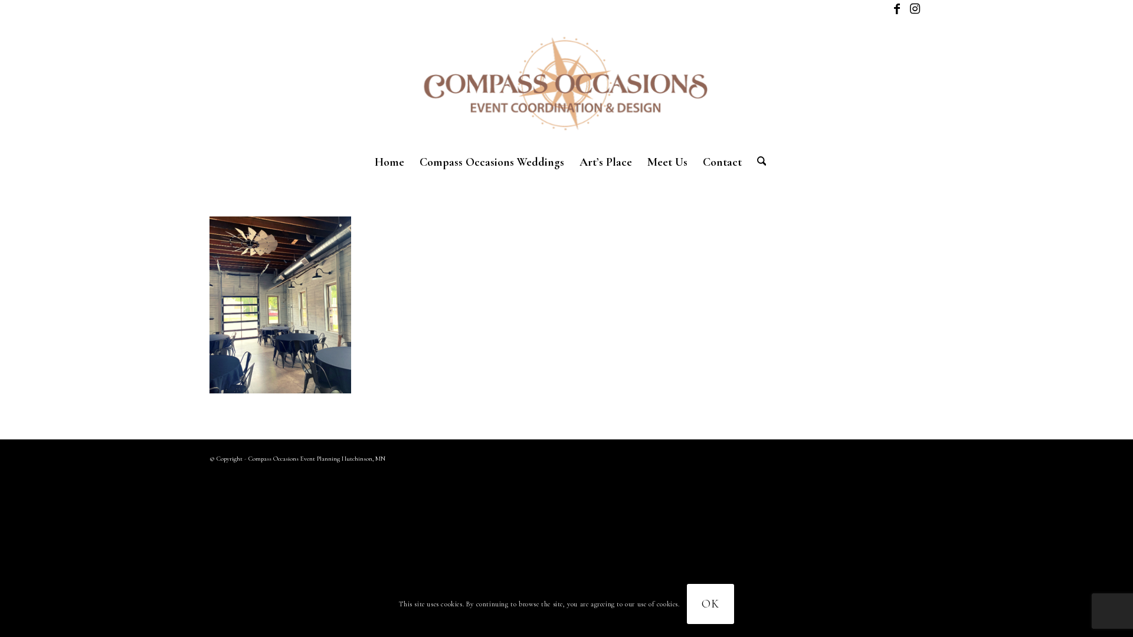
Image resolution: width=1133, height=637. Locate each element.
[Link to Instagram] (915, 9)
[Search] (758, 162)
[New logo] (566, 82)
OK (710, 604)
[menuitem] (389, 162)
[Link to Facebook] (896, 9)
